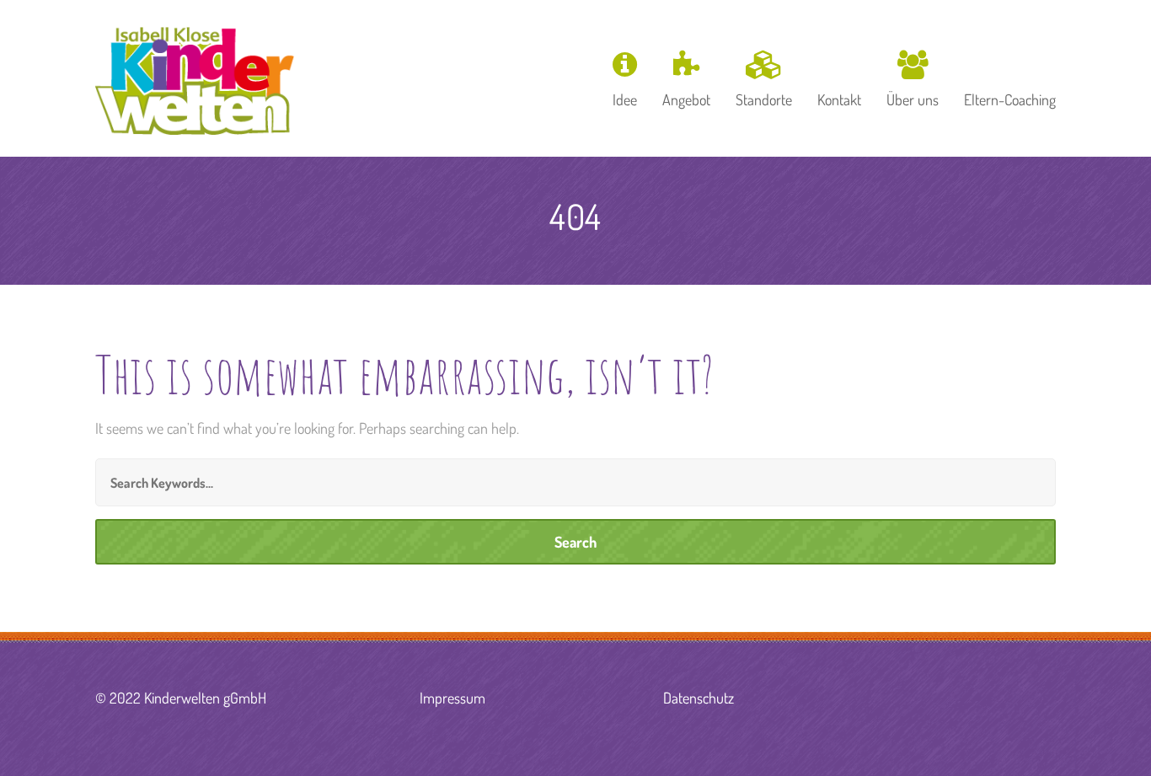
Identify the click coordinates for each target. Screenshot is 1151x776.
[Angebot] (686, 77)
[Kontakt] (839, 77)
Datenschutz (698, 697)
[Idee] (625, 77)
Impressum (452, 697)
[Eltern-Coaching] (1004, 77)
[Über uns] (912, 77)
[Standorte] (764, 77)
